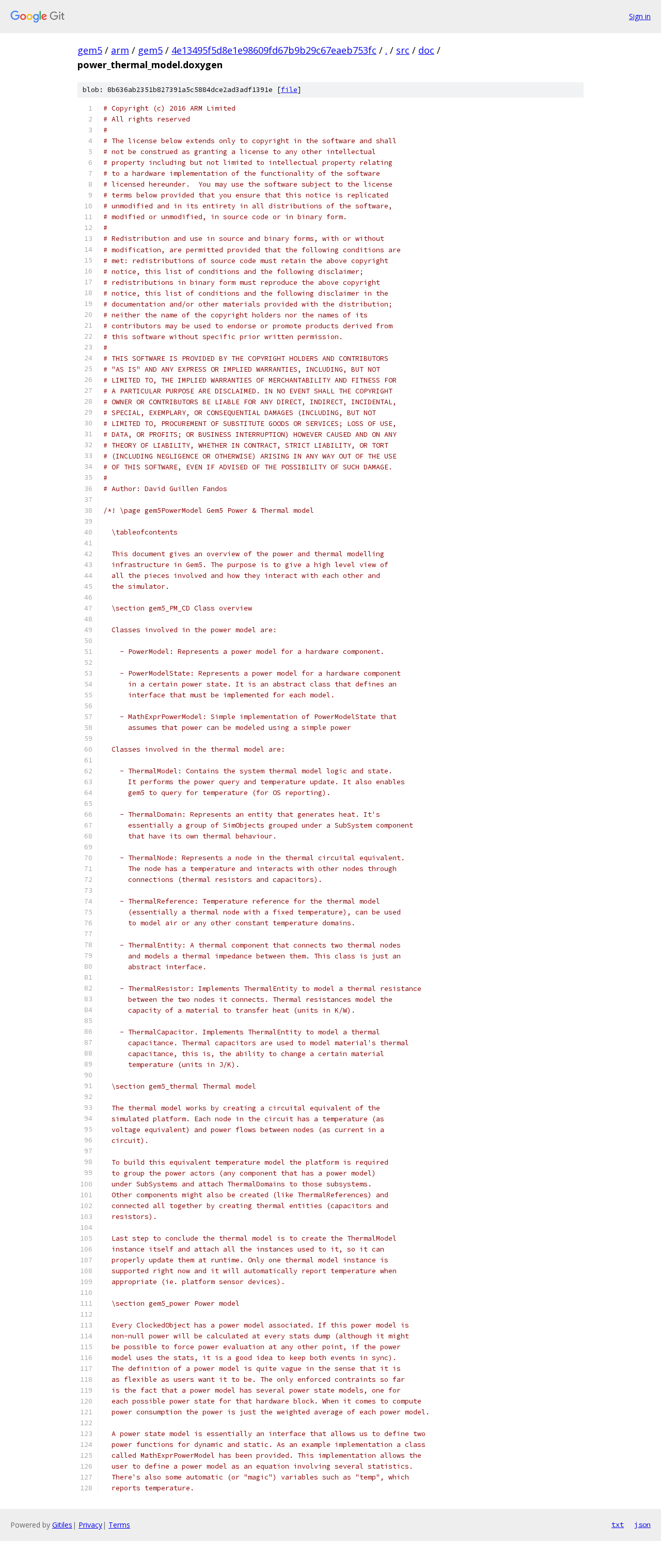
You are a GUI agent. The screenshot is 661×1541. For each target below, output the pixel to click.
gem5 (89, 50)
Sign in (640, 16)
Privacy (90, 1525)
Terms (119, 1525)
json (642, 1524)
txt (617, 1524)
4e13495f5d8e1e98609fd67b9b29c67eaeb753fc (273, 50)
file (289, 89)
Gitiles (62, 1525)
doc (426, 50)
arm (120, 50)
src (403, 50)
